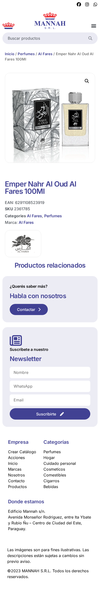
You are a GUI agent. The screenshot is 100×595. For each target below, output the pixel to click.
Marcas (14, 469)
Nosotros (16, 475)
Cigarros (51, 480)
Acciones (16, 457)
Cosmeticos (54, 469)
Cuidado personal (59, 463)
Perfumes (26, 54)
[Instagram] (87, 4)
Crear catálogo (22, 451)
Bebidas (50, 486)
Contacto (16, 480)
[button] (94, 26)
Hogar (49, 457)
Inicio (9, 54)
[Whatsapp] (95, 4)
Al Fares (45, 54)
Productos (17, 486)
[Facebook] (79, 4)
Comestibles (54, 475)
